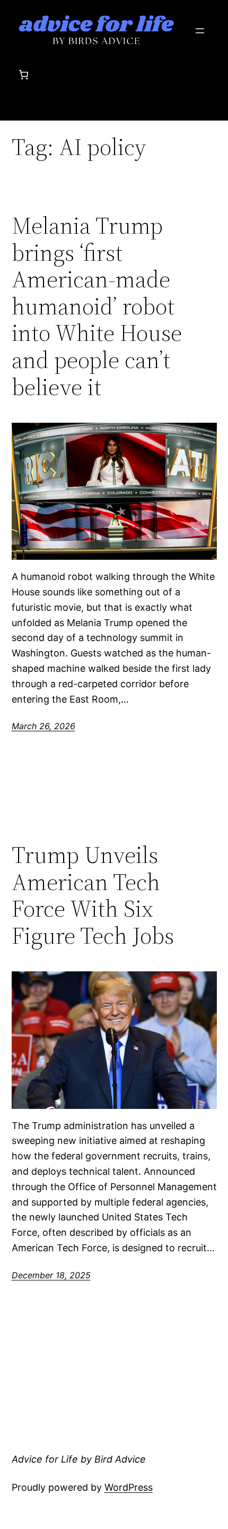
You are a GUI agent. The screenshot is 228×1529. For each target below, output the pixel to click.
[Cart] (24, 75)
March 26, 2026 (43, 726)
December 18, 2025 (51, 1275)
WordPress (128, 1487)
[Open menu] (200, 30)
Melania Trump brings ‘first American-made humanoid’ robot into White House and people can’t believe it (97, 306)
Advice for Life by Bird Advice (79, 1459)
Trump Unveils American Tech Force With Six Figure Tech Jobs (93, 895)
